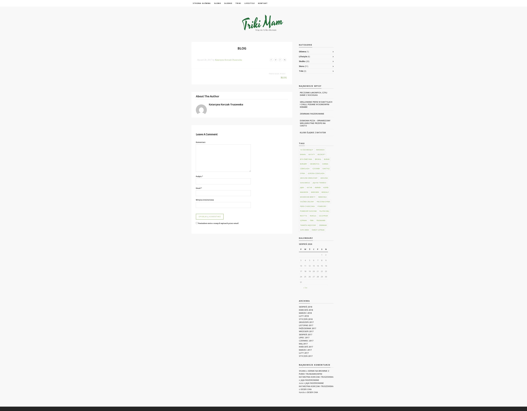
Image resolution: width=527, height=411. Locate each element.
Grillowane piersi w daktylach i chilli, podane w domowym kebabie (316, 104)
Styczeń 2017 (305, 356)
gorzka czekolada (316, 173)
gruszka (324, 178)
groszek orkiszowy (308, 178)
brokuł (318, 159)
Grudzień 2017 (306, 322)
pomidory (322, 206)
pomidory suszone (308, 211)
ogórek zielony (307, 201)
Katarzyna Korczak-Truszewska (228, 60)
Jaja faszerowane (310, 380)
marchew (315, 192)
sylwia (302, 371)
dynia (302, 173)
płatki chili (324, 211)
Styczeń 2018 (305, 319)
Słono (217, 3)
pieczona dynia (323, 201)
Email (199, 188)
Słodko (228, 3)
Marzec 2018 (305, 313)
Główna (302, 51)
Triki (238, 3)
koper (325, 187)
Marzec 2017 (305, 350)
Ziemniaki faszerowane (312, 113)
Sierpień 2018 (305, 306)
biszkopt (321, 154)
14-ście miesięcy (306, 150)
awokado (320, 150)
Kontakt (263, 3)
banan (303, 154)
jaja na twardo (319, 183)
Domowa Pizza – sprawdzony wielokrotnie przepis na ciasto (315, 123)
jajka (302, 187)
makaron (304, 192)
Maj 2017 (303, 343)
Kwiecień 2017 (306, 346)
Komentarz (200, 142)
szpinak (303, 220)
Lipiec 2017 (304, 337)
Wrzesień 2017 (306, 331)
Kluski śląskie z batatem (313, 132)
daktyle (326, 168)
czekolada (304, 168)
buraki (327, 159)
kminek (318, 187)
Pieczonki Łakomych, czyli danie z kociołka (313, 93)
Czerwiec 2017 (306, 340)
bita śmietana (306, 159)
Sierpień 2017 (305, 334)
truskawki (320, 220)
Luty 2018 (304, 316)
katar (309, 187)
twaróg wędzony (308, 225)
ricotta (303, 216)
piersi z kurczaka (307, 206)
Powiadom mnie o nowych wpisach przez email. (218, 223)
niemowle (322, 197)
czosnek (316, 168)
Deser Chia (306, 389)
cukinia (325, 164)
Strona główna (202, 3)
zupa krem (304, 230)
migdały (325, 192)
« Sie (305, 287)
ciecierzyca (314, 164)
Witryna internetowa (205, 200)
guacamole (305, 183)
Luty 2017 (304, 353)
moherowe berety (307, 197)
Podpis (199, 176)
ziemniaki (323, 225)
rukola (313, 216)
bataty (312, 154)
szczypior (323, 216)
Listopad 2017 (306, 325)
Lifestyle (250, 3)
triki (311, 220)
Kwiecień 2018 (306, 310)
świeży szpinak (318, 230)
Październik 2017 (307, 328)
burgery (303, 164)
